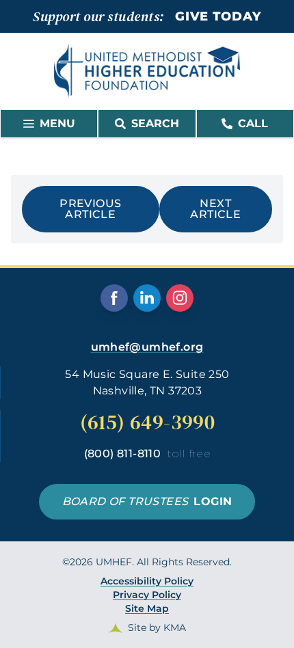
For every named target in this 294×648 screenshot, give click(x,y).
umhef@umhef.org (147, 346)
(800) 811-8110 (147, 453)
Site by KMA (157, 627)
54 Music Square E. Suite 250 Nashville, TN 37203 (147, 382)
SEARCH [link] (155, 123)
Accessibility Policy (147, 581)
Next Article (215, 209)
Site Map (147, 608)
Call (253, 123)
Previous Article (90, 209)
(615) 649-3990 (147, 422)
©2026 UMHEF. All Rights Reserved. (147, 595)
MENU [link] (57, 123)
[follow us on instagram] (179, 298)
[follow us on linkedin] (147, 298)
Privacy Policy (147, 595)
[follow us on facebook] (114, 298)
